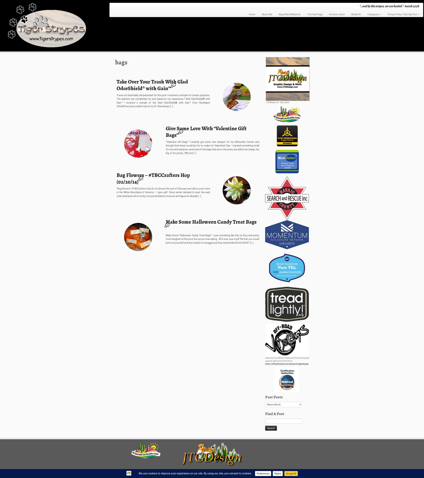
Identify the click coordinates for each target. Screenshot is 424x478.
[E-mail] (115, 6)
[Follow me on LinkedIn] (130, 6)
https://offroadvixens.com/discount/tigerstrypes (286, 364)
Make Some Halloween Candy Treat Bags (211, 221)
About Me (267, 14)
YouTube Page (315, 14)
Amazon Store (337, 14)
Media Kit (356, 14)
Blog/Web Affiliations (290, 14)
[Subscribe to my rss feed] (113, 6)
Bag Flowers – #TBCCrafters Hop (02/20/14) (153, 178)
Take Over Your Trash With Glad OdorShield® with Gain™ (152, 85)
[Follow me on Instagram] (122, 6)
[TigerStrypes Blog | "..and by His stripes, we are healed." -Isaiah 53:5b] (49, 26)
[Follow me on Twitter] (117, 6)
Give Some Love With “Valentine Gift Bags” (206, 132)
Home (252, 14)
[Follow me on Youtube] (126, 6)
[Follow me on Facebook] (119, 6)
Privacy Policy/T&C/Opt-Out (402, 14)
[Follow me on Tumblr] (124, 6)
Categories (373, 14)
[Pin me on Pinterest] (128, 6)
